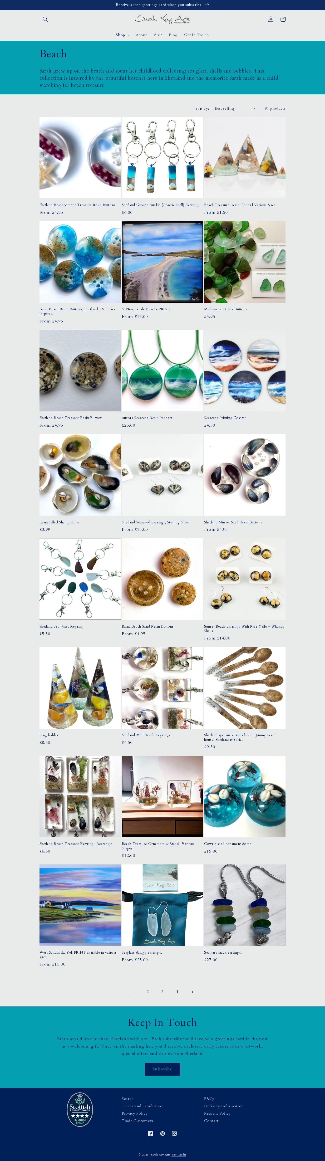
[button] (45, 19)
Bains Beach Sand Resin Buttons (148, 626)
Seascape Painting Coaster (225, 418)
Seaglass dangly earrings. (142, 953)
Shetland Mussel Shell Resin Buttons (233, 522)
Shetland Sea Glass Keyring (61, 626)
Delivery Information (224, 1106)
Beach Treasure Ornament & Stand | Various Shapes (158, 846)
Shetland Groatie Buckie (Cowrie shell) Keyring (160, 205)
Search (128, 1098)
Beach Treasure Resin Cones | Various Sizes (240, 205)
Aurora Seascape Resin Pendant (147, 418)
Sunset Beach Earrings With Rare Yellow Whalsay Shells (244, 628)
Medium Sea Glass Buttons (225, 309)
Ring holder (49, 735)
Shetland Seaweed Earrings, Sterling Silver (156, 522)
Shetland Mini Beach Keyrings (146, 735)
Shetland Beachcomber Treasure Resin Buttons (77, 205)
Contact (211, 1120)
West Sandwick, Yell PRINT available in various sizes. (78, 955)
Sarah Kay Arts (160, 1154)
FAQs (209, 1098)
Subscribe (162, 1069)
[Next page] (192, 992)
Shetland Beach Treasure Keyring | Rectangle (75, 844)
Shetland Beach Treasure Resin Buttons (71, 418)
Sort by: (202, 108)
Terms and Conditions (142, 1106)
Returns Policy (217, 1113)
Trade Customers (137, 1120)
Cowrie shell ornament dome (227, 844)
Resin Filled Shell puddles (59, 522)
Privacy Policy (135, 1113)
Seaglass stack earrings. (223, 953)
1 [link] (133, 992)
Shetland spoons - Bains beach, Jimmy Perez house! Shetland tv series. (240, 737)
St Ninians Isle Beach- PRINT (146, 309)
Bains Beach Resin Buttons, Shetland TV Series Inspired (77, 311)
